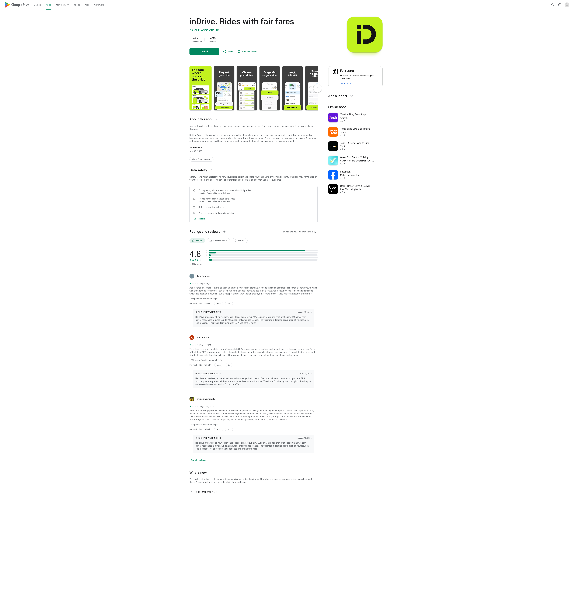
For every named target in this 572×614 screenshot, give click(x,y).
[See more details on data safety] (200, 218)
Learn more (345, 83)
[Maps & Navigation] (201, 159)
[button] (200, 88)
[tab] (37, 5)
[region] (249, 39)
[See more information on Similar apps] (350, 106)
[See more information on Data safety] (211, 170)
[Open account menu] (567, 4)
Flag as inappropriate (203, 491)
